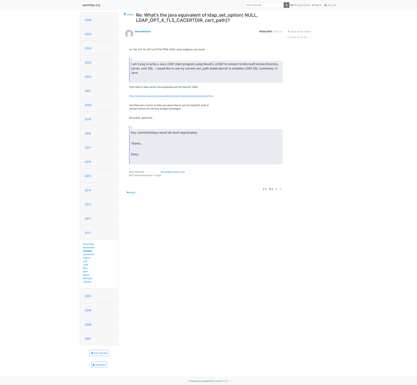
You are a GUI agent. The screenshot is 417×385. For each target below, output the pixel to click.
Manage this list (301, 5)
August (86, 257)
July (85, 261)
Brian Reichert (143, 31)
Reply (132, 192)
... (131, 58)
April (85, 271)
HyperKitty (208, 381)
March (86, 274)
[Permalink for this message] (281, 189)
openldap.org (91, 5)
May (85, 268)
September (89, 254)
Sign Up (331, 5)
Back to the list (298, 37)
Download (100, 364)
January (87, 281)
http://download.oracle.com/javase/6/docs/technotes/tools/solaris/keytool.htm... (172, 96)
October (87, 250)
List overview (100, 353)
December (88, 244)
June (85, 264)
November (88, 247)
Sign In (318, 5)
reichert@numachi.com (172, 171)
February (87, 278)
